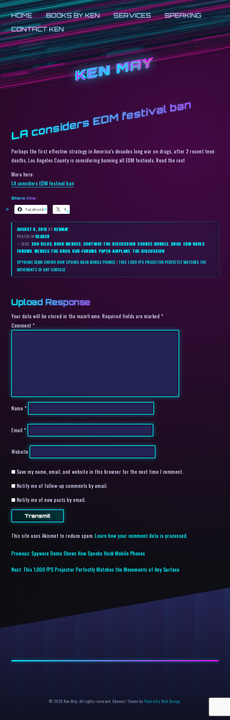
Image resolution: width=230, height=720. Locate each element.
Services (132, 15)
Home (21, 15)
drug (176, 244)
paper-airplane (114, 251)
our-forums (84, 251)
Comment (23, 325)
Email (18, 430)
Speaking (183, 15)
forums (24, 251)
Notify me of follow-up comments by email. (62, 485)
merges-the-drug (52, 251)
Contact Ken (37, 29)
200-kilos (41, 244)
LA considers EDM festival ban (42, 183)
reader (42, 236)
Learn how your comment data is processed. (141, 535)
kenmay (61, 229)
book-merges (67, 244)
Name (19, 408)
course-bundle (153, 244)
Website (19, 452)
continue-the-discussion (109, 244)
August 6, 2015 (33, 229)
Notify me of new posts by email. (51, 499)
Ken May (115, 69)
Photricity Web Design (162, 701)
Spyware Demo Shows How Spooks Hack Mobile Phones (66, 262)
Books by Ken (73, 15)
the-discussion (148, 251)
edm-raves (194, 244)
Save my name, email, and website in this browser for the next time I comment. (100, 471)
